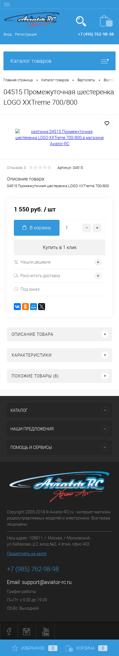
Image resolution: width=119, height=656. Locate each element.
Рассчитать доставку (40, 275)
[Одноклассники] (25, 306)
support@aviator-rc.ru (47, 582)
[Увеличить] (59, 138)
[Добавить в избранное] (107, 123)
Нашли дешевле (36, 262)
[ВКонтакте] (17, 306)
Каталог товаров (30, 61)
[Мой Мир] (33, 306)
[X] (41, 306)
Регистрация (26, 34)
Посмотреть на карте (27, 553)
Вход (7, 34)
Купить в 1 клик (60, 247)
